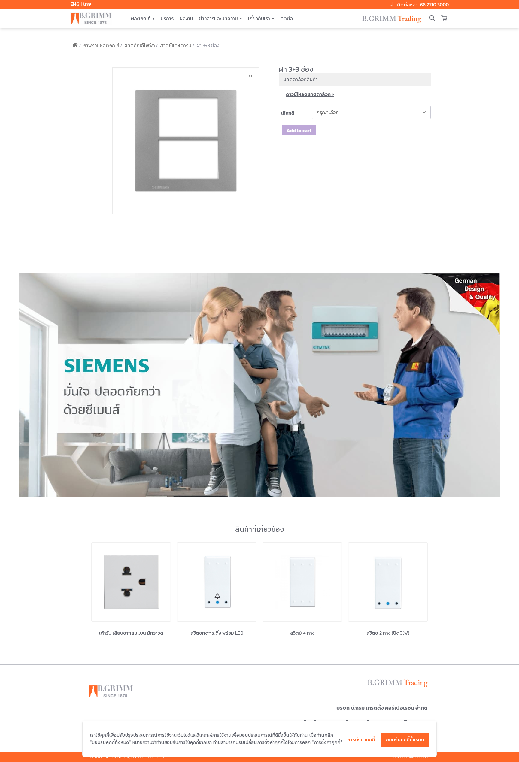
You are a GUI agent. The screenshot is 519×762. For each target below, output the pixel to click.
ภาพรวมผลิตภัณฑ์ (101, 45)
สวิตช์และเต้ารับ (175, 45)
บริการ (167, 18)
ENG (74, 4)
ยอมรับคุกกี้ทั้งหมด (405, 739)
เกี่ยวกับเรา (259, 18)
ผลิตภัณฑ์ (140, 18)
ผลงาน (186, 18)
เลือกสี (287, 112)
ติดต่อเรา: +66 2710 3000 (423, 4)
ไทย (87, 4)
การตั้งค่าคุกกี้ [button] (361, 739)
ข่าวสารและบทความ (218, 18)
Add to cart (299, 130)
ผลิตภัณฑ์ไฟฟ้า (139, 45)
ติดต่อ (286, 18)
